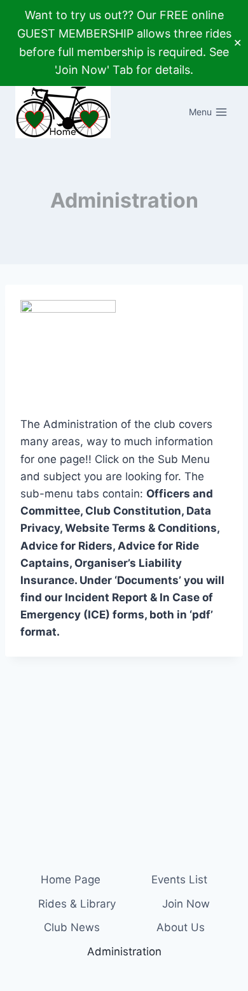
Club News (72, 927)
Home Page (70, 879)
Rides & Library (77, 903)
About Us (180, 927)
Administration (124, 951)
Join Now (186, 903)
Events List (179, 879)
